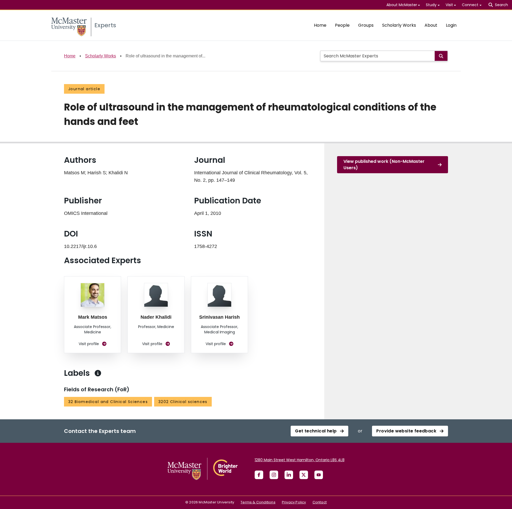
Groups (366, 25)
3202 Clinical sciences (182, 401)
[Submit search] (441, 56)
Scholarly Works (399, 25)
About (431, 25)
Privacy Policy (294, 502)
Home (320, 25)
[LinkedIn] (289, 475)
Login (451, 25)
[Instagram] (274, 475)
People (342, 25)
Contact (320, 502)
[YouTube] (318, 475)
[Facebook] (259, 475)
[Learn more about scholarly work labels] (98, 373)
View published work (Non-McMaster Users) (384, 164)
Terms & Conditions (258, 502)
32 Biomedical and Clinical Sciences (108, 401)
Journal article (84, 89)
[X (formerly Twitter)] (303, 475)
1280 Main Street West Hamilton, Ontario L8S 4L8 (300, 460)
